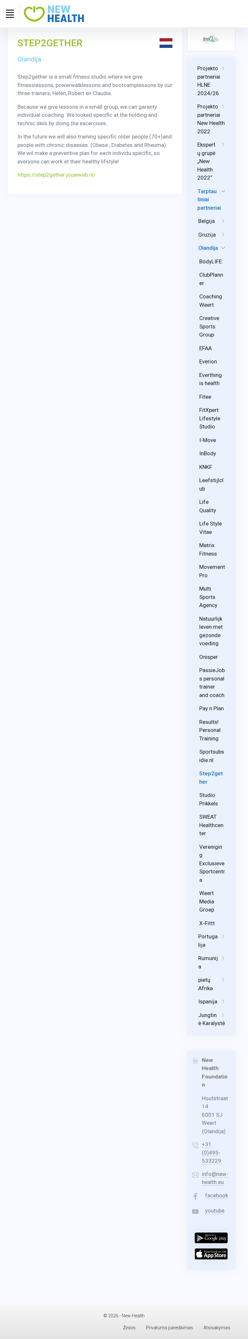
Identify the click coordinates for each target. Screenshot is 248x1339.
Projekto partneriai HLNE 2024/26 (208, 80)
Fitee (205, 396)
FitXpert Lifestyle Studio (209, 418)
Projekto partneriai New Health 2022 (211, 119)
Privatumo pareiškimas (169, 1327)
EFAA (205, 348)
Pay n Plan (211, 708)
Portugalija (208, 940)
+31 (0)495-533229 (211, 1152)
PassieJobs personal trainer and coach (212, 682)
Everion (208, 361)
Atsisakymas (216, 1327)
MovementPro (212, 571)
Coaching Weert (210, 300)
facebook (216, 1195)
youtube (214, 1210)
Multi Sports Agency (208, 596)
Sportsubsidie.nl (211, 755)
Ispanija (207, 1001)
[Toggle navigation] (9, 13)
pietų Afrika (205, 984)
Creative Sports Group (209, 326)
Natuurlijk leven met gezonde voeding (211, 631)
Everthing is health (210, 379)
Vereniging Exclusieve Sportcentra (212, 863)
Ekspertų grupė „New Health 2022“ (206, 161)
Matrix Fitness (208, 549)
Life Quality (207, 506)
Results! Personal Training (210, 730)
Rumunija (208, 962)
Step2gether (211, 777)
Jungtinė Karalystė (211, 1019)
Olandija (208, 248)
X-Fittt (207, 923)
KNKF (205, 467)
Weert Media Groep (206, 901)
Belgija (206, 221)
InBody (207, 453)
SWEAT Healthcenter (211, 824)
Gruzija (207, 234)
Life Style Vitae (210, 527)
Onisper (208, 657)
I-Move (207, 440)
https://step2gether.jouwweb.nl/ (56, 175)
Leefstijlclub (211, 484)
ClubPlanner (211, 278)
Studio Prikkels (208, 799)
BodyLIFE (210, 261)
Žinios (129, 1327)
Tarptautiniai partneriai (209, 199)
